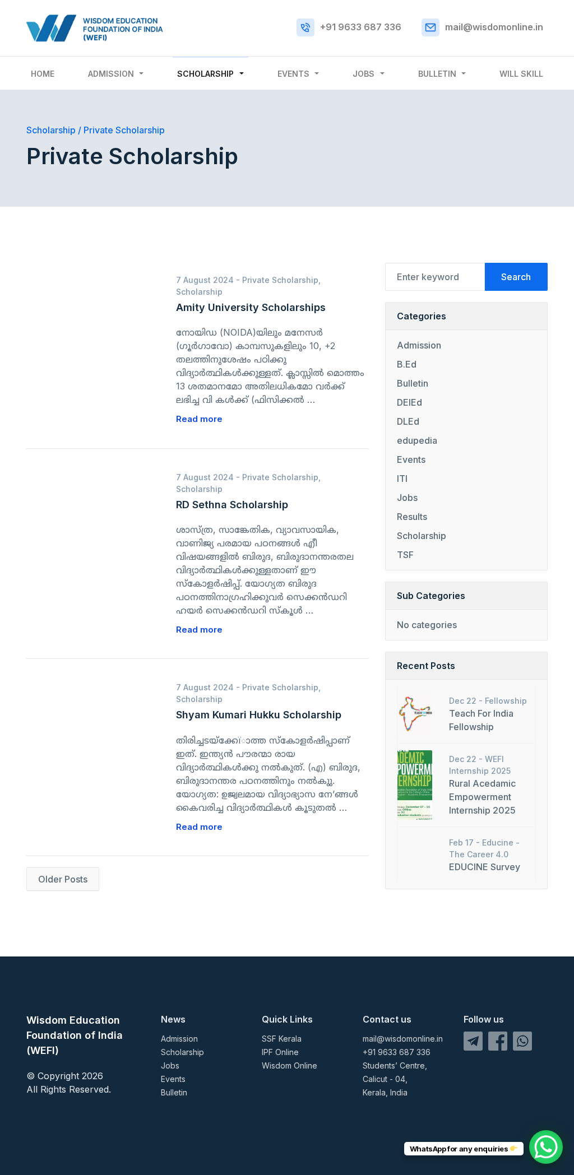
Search (516, 276)
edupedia (417, 440)
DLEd (408, 421)
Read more (199, 419)
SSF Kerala (282, 1038)
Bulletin (437, 73)
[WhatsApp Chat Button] (546, 1147)
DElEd (409, 402)
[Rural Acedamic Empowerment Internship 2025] (414, 783)
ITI (402, 478)
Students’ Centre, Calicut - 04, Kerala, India (395, 1079)
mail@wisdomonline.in (494, 26)
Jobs (363, 73)
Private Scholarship (280, 280)
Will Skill (521, 73)
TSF (405, 554)
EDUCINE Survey (484, 866)
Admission (111, 73)
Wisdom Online (289, 1065)
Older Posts (62, 879)
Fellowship (506, 700)
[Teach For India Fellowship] (414, 713)
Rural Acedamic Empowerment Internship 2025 (482, 797)
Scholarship (205, 73)
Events (293, 73)
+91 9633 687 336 (360, 26)
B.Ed (406, 364)
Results (412, 516)
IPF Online (280, 1052)
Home (42, 73)
